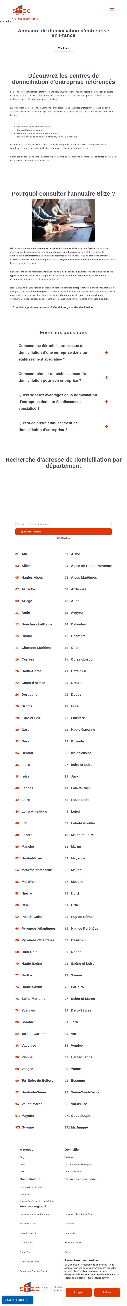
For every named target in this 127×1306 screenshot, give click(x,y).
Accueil (4, 21)
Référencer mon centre (31, 1187)
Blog (22, 1157)
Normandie (70, 1233)
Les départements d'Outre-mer (35, 1214)
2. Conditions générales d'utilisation (72, 307)
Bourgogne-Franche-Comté (33, 1271)
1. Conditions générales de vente (29, 307)
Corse (68, 1252)
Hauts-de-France (73, 1242)
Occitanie (69, 1223)
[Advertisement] (63, 495)
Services (69, 1157)
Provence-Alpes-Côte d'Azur (78, 1214)
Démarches (25, 1194)
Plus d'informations (97, 1277)
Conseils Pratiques (74, 1171)
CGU (22, 1164)
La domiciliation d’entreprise (78, 1164)
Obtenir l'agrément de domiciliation (37, 1201)
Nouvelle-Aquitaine (29, 1233)
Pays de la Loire (28, 1223)
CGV (22, 1171)
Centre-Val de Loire (29, 1261)
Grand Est (25, 1252)
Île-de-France (26, 1242)
